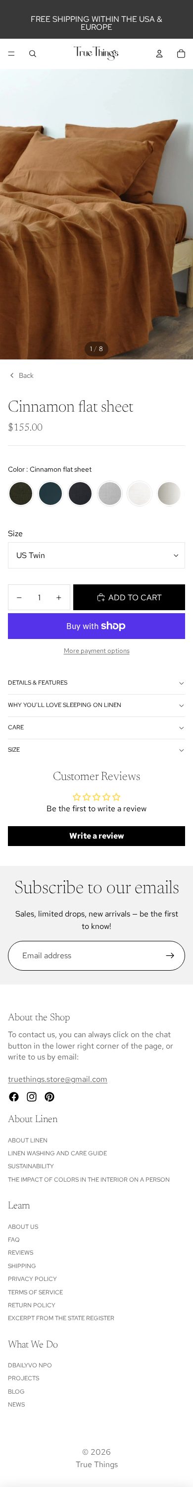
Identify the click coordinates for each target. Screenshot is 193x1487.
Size (15, 533)
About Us (23, 1227)
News (16, 1405)
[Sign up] (170, 955)
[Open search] (33, 54)
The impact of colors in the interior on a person (89, 1180)
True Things (97, 1464)
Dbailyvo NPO (30, 1365)
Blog (16, 1392)
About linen (28, 1140)
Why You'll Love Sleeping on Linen (64, 705)
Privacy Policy (32, 1279)
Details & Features (37, 683)
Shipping (22, 1266)
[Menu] (11, 53)
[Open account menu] (159, 54)
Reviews (20, 1253)
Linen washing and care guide (57, 1153)
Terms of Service (35, 1292)
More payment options (97, 650)
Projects (23, 1378)
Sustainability (31, 1166)
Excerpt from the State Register (61, 1318)
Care (16, 727)
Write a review (96, 836)
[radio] (21, 493)
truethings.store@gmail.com (57, 1079)
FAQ (14, 1240)
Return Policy (31, 1305)
